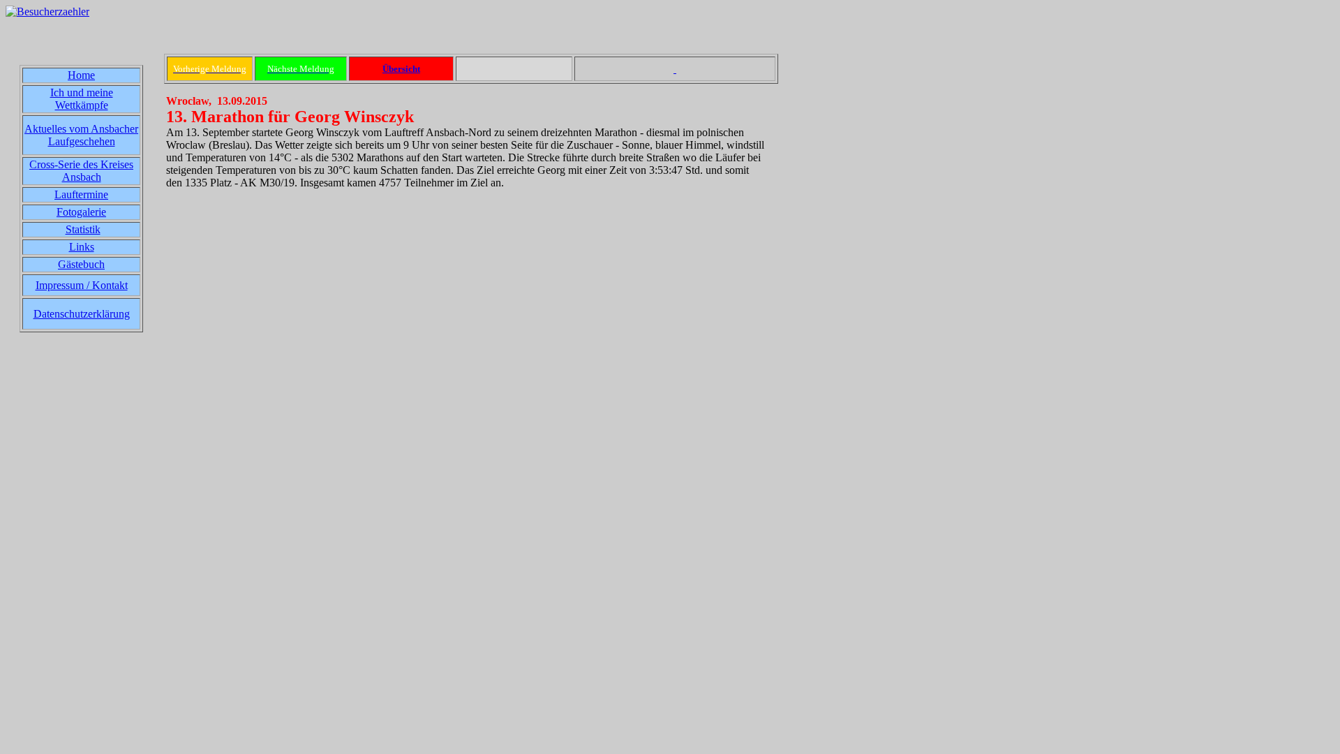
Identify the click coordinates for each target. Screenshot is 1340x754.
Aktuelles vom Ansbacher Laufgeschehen (81, 135)
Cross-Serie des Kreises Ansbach (81, 170)
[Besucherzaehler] (47, 11)
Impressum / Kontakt (82, 285)
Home (81, 75)
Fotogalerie (81, 212)
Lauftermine (81, 194)
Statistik (83, 229)
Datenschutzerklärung (82, 314)
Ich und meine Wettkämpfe (81, 99)
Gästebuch (81, 264)
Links (81, 247)
